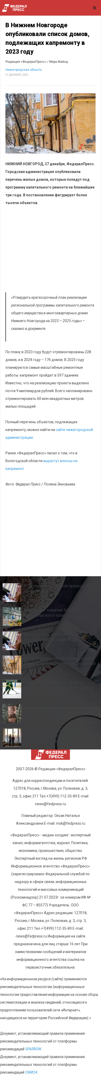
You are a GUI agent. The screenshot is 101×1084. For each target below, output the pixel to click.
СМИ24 (31, 1072)
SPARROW (33, 1049)
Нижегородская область (23, 70)
